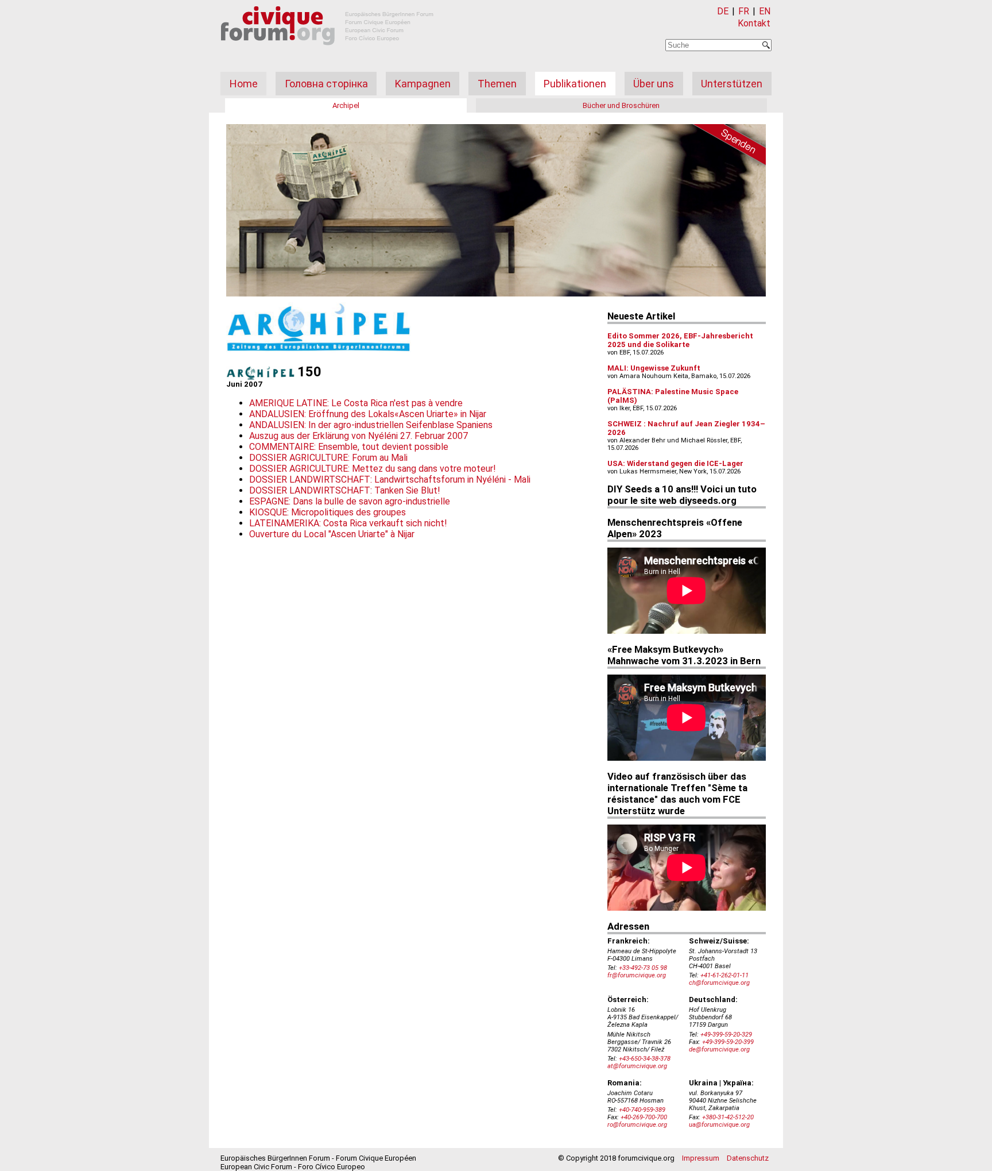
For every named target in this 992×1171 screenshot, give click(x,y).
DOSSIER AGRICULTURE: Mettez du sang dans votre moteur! (372, 468)
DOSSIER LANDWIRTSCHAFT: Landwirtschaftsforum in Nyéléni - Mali (389, 479)
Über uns (653, 84)
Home (244, 84)
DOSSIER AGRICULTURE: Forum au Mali (328, 457)
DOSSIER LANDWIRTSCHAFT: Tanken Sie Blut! (344, 490)
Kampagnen (423, 84)
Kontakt (754, 23)
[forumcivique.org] (327, 54)
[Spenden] (725, 146)
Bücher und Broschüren (621, 105)
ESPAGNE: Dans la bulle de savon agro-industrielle (349, 501)
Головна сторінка (326, 84)
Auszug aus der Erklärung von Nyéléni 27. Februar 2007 (358, 435)
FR (743, 11)
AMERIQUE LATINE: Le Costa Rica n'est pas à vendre (356, 403)
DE (722, 11)
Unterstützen (731, 84)
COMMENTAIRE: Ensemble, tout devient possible (348, 446)
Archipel (345, 105)
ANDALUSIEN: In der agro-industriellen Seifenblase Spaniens (371, 424)
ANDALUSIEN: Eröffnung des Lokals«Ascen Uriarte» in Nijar (367, 414)
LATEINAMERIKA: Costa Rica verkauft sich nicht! (348, 523)
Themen (497, 84)
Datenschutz (748, 1158)
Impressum (700, 1158)
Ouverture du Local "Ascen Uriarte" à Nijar (331, 534)
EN (764, 11)
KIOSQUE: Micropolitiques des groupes (327, 512)
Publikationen (575, 84)
